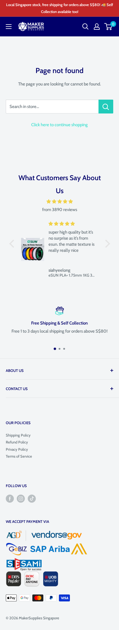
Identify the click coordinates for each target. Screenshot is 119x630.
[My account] (97, 26)
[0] (108, 26)
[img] (60, 201)
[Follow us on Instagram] (21, 499)
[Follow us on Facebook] (10, 499)
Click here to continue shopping (59, 124)
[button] (13, 244)
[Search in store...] (105, 106)
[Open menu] (9, 26)
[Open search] (85, 26)
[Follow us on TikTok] (32, 499)
